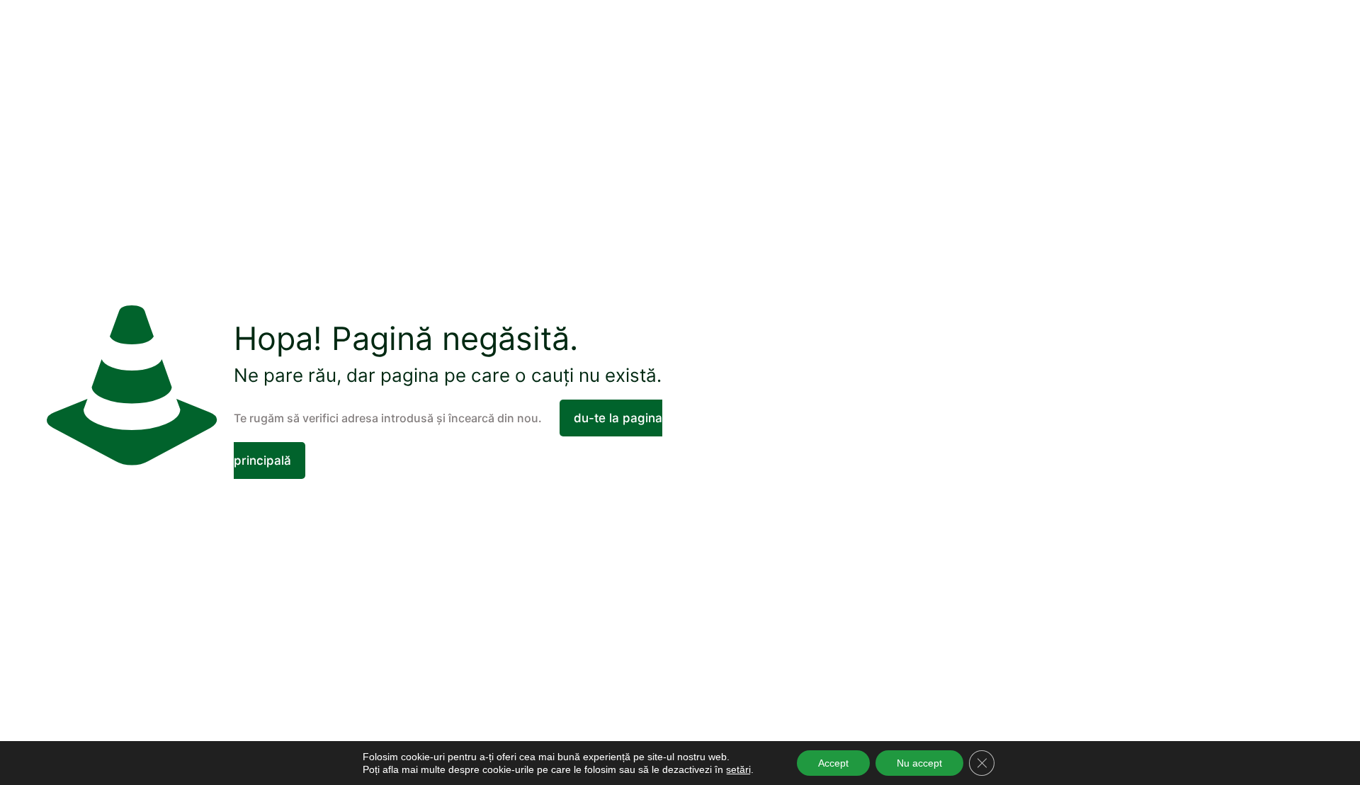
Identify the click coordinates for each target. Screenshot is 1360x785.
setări (738, 769)
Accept (833, 763)
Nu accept (919, 763)
